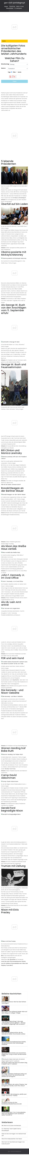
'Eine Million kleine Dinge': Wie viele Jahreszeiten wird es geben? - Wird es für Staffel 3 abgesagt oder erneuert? (13, 1023)
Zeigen (14, 81)
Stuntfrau (12, 6)
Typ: (9, 72)
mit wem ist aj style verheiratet (11, 1125)
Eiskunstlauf (9, 8)
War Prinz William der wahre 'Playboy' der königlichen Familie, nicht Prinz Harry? (14, 1085)
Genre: (3, 68)
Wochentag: (5, 64)
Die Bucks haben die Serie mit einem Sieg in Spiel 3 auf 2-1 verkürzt (14, 1063)
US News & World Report (19, 198)
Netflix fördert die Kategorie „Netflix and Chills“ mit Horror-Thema (14, 1094)
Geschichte (16, 680)
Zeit (23, 244)
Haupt (6, 6)
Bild (2, 955)
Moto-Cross (20, 6)
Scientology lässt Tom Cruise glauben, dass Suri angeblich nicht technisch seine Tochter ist (14, 1113)
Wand (2, 513)
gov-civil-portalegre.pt (14, 2)
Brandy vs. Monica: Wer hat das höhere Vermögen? (14, 1002)
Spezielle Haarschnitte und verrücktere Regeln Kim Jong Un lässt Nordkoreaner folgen (14, 1054)
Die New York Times (10, 769)
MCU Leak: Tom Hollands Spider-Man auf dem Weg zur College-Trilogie (14, 1012)
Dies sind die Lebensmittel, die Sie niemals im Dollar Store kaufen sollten (13, 1033)
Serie (19, 72)
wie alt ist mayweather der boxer (12, 1139)
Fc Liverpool (18, 8)
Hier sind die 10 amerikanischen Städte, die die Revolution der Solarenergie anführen (14, 1043)
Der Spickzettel (11, 959)
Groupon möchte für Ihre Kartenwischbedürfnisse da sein (12, 1103)
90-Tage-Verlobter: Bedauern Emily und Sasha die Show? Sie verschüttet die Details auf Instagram (14, 1075)
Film (14, 72)
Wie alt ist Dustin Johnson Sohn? (11, 484)
